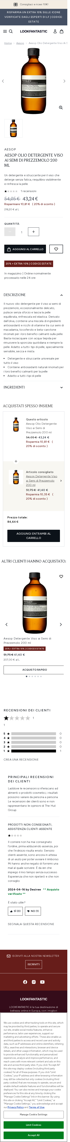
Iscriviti (34, 964)
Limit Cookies (33, 1125)
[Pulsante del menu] (4, 31)
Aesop (20, 43)
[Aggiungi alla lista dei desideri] (56, 249)
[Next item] (61, 624)
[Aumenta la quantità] (33, 231)
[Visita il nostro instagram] (33, 982)
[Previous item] (6, 624)
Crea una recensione (21, 759)
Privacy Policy (16, 1107)
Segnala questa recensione (31, 924)
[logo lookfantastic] (33, 31)
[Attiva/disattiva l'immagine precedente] (3, 81)
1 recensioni (28, 191)
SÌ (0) (17, 911)
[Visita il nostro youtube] (42, 982)
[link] (55, 31)
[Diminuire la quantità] (9, 231)
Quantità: (12, 223)
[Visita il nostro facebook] (25, 982)
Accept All (33, 1135)
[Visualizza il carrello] (61, 31)
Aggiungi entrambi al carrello (34, 536)
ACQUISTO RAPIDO (34, 669)
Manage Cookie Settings (33, 1114)
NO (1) (35, 911)
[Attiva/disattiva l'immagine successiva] (64, 81)
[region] (33, 1077)
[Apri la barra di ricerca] (11, 31)
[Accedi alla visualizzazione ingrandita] (60, 107)
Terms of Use (37, 1107)
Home (8, 43)
